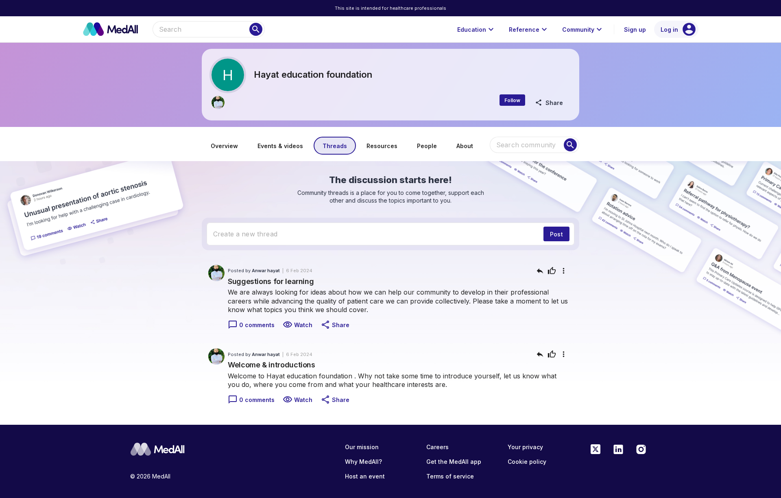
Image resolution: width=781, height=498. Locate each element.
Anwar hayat (266, 270)
